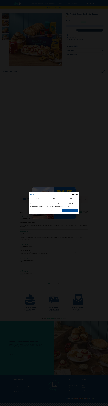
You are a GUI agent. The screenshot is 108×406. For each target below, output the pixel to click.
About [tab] (71, 198)
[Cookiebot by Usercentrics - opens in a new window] (73, 194)
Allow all (70, 210)
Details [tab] (54, 198)
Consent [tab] (37, 198)
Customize (53, 210)
